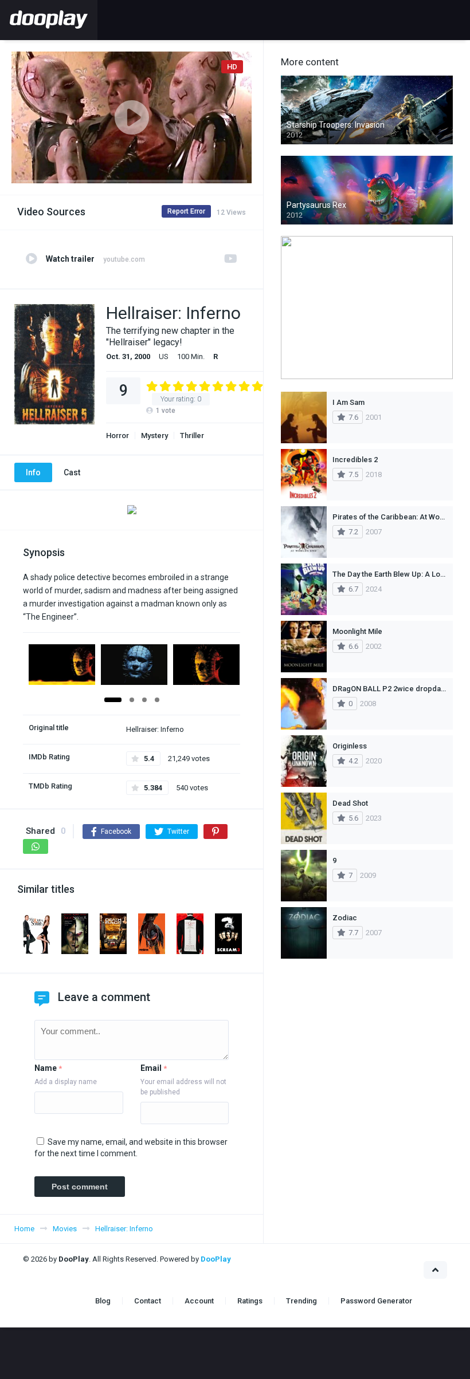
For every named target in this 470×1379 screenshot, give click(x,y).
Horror (117, 435)
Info (33, 472)
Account (199, 1301)
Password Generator (376, 1301)
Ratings (250, 1301)
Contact (147, 1301)
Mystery (154, 435)
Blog (103, 1301)
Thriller (192, 435)
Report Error (186, 211)
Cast (72, 472)
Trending (301, 1301)
